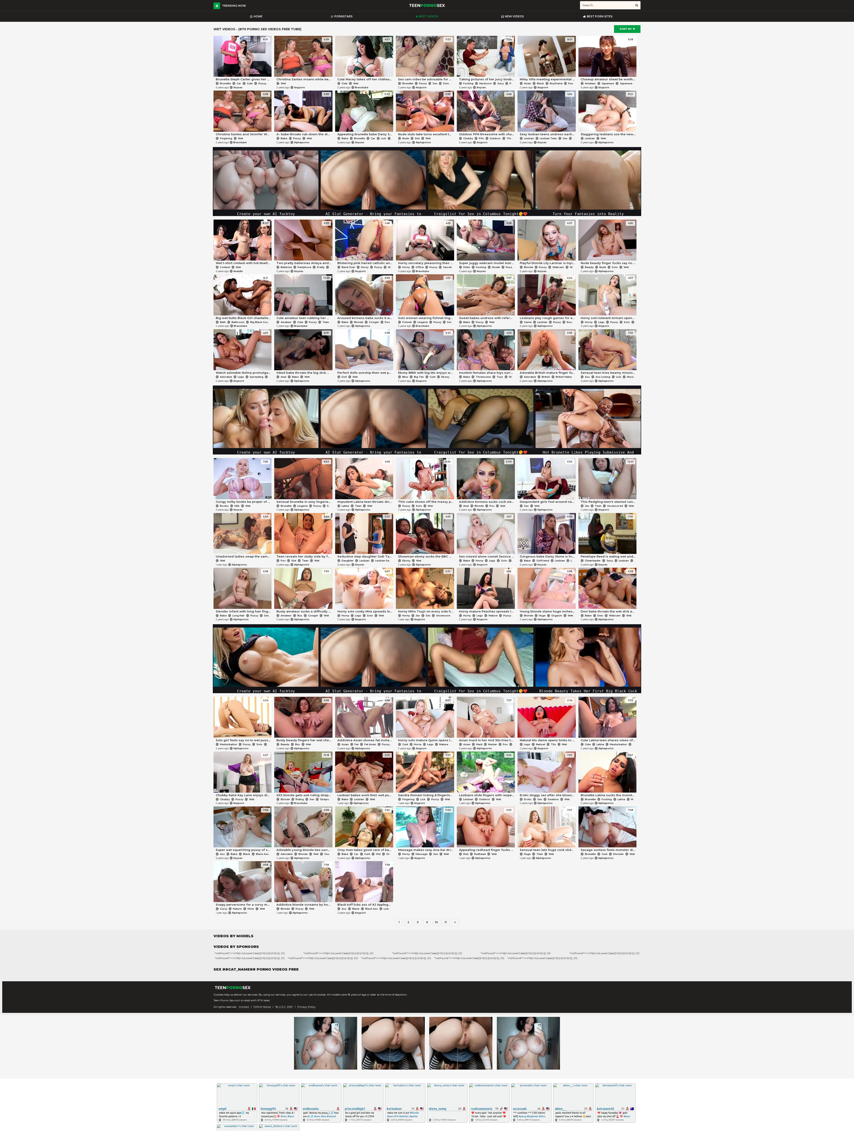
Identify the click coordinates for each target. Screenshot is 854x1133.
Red (466, 854)
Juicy (500, 83)
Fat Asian (370, 744)
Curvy (223, 908)
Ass (587, 376)
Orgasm (557, 615)
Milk (237, 505)
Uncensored (615, 505)
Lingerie (422, 322)
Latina (345, 505)
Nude (406, 138)
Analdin (238, 271)
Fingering (226, 138)
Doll (344, 376)
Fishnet (407, 322)
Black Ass (262, 854)
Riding (299, 799)
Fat (356, 744)
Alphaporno (301, 142)
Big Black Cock (260, 322)
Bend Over (348, 267)
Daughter (347, 560)
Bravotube (361, 87)
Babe (284, 138)
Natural (540, 744)
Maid (479, 744)
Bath (222, 322)
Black (540, 83)
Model (496, 267)
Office (419, 267)
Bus (300, 615)
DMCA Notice (262, 1006)
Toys (500, 376)
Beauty (589, 267)
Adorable (226, 376)
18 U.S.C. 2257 (284, 1006)
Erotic (527, 799)
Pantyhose (304, 267)
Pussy (262, 83)
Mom (251, 908)
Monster (636, 799)
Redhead (479, 854)
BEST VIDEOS (428, 16)
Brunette (225, 83)
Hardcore (485, 83)
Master (492, 744)
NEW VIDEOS (514, 16)
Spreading (256, 376)
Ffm (481, 138)
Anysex (237, 87)
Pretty (320, 267)
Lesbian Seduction (387, 560)
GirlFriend (543, 560)
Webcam (558, 267)
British (546, 376)
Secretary (449, 267)
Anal (283, 376)
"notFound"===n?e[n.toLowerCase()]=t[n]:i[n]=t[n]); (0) (250, 953)
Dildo (467, 267)
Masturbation (228, 744)
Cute (249, 83)
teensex (427, 5)
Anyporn (299, 87)
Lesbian (529, 138)
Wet (274, 83)
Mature (493, 615)
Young (328, 854)
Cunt (432, 376)
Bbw (405, 376)
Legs (601, 322)
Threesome (514, 138)
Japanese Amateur (632, 83)
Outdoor (495, 138)
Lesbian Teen (548, 138)
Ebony (445, 376)
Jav (587, 505)
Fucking (468, 83)
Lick (383, 138)
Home (258, 16)
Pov (387, 322)
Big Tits (419, 376)
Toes (334, 267)
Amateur (590, 83)
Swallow (553, 799)
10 (436, 922)
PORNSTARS (343, 16)
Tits (553, 744)
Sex (435, 83)
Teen (576, 138)
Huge (542, 615)
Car (239, 83)
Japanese (608, 83)
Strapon (325, 799)
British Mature (564, 376)
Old (378, 854)
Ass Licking (603, 376)
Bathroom (238, 322)
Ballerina (286, 267)
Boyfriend (556, 83)
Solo (446, 83)
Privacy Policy (306, 1006)
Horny (364, 267)
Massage (421, 854)
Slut (417, 138)
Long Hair (238, 615)
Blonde (528, 267)
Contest (225, 267)
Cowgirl (374, 322)
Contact (244, 1006)
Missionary (634, 376)
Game (527, 322)
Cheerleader (592, 560)
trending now (234, 5)
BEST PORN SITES (599, 16)
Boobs (224, 505)
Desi (600, 615)
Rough (571, 322)
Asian (527, 83)
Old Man (392, 854)
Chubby (468, 138)
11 (446, 922)
